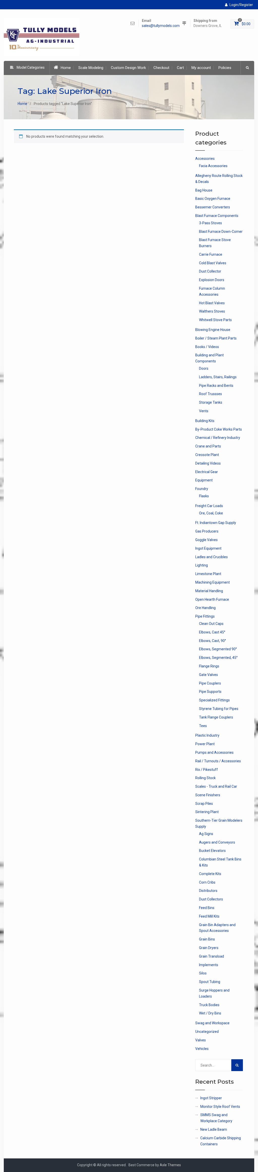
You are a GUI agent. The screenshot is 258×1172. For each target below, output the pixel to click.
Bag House (203, 190)
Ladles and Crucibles (211, 557)
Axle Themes (170, 1165)
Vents (203, 411)
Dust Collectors (211, 899)
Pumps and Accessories (214, 752)
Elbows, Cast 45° (212, 632)
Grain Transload (211, 956)
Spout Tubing (209, 982)
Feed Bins (206, 908)
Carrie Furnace (210, 254)
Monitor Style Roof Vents (220, 1107)
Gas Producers (206, 531)
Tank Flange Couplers (216, 717)
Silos (203, 973)
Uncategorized (207, 1032)
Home (66, 67)
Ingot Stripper (211, 1098)
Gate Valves (208, 675)
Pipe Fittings (205, 616)
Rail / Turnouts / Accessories (218, 761)
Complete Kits (210, 874)
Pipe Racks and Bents (216, 386)
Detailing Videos (208, 463)
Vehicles (202, 1049)
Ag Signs (206, 834)
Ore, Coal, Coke (211, 513)
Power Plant (205, 744)
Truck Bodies (209, 1005)
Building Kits (204, 421)
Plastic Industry (207, 735)
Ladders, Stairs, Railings (218, 377)
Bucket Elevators (212, 851)
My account (201, 67)
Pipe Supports (210, 692)
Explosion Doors (211, 280)
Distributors (208, 891)
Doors (203, 368)
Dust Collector (210, 271)
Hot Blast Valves (212, 303)
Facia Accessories (213, 166)
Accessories (205, 159)
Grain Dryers (208, 948)
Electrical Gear (206, 472)
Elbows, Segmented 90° (218, 649)
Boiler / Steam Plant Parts (216, 338)
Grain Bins (207, 939)
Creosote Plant (207, 455)
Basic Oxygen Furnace (212, 199)
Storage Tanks (210, 402)
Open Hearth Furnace (212, 599)
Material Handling (209, 591)
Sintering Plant (207, 812)
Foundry (201, 489)
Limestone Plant (208, 574)
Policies (224, 67)
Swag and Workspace (212, 1023)
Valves (200, 1040)
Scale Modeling (90, 67)
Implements (208, 965)
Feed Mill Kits (209, 916)
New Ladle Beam (213, 1129)
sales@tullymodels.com (161, 25)
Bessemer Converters (212, 207)
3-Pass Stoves (210, 223)
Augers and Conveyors (217, 842)
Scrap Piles (204, 804)
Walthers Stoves (212, 311)
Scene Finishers (207, 795)
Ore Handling (205, 608)
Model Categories (31, 67)
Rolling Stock (205, 778)
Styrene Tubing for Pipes (218, 709)
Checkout (161, 67)
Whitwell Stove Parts (215, 320)
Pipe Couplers (210, 683)
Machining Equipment (212, 582)
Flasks (204, 496)
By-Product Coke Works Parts (218, 429)
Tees (203, 726)
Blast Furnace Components (216, 216)
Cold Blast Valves (212, 263)
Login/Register (241, 5)
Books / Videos (207, 347)
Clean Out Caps (211, 624)
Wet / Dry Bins (210, 1013)
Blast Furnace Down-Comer (221, 232)
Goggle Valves (206, 540)
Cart (180, 67)
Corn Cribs (207, 882)
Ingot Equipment (208, 548)
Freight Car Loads (209, 506)
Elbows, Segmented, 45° (218, 658)
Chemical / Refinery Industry (217, 438)
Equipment (204, 480)
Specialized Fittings (214, 700)
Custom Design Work (128, 67)
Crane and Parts (208, 446)
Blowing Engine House (212, 330)
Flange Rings (209, 666)
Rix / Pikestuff (206, 770)
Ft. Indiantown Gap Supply (215, 523)
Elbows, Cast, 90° (212, 641)
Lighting (201, 565)
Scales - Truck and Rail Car (216, 786)
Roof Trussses (210, 394)
